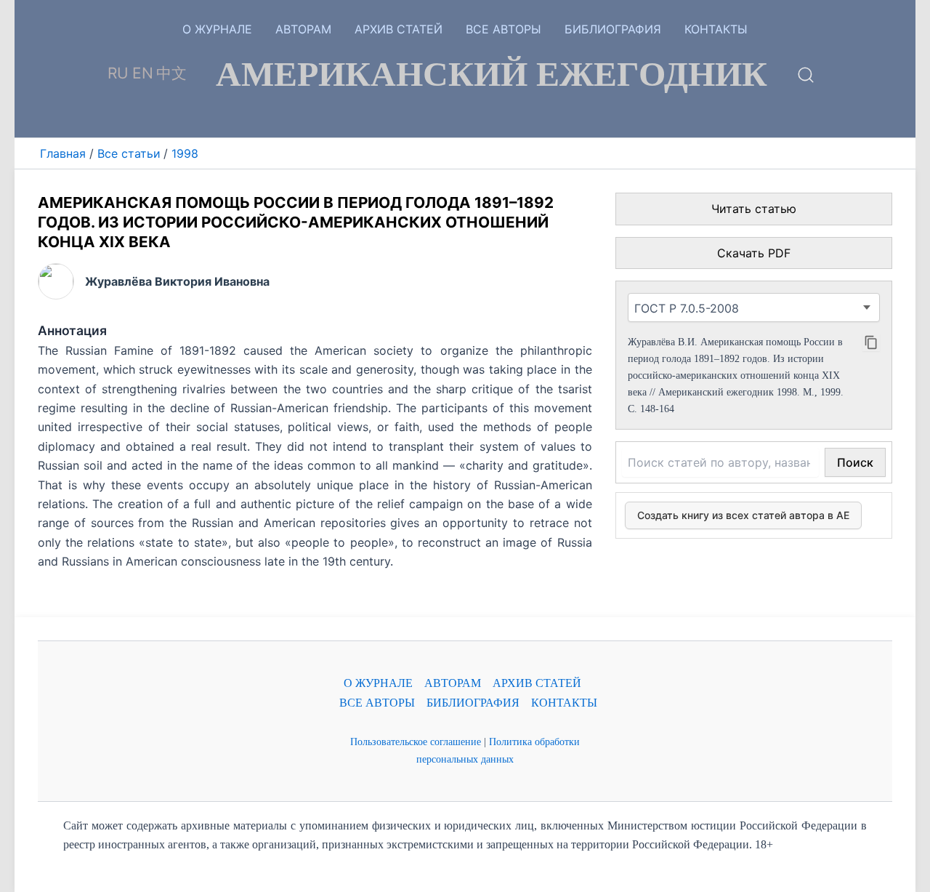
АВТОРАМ (303, 29)
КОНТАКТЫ (716, 29)
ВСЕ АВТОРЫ (503, 29)
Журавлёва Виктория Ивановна (177, 281)
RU (118, 73)
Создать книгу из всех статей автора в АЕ (743, 515)
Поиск (855, 462)
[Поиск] (805, 80)
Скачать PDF (753, 253)
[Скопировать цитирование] (871, 342)
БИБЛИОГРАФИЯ (613, 29)
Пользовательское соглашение (415, 741)
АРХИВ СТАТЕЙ (398, 29)
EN (142, 73)
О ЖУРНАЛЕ (217, 29)
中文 (171, 73)
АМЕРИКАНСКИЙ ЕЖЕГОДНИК (491, 74)
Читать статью (753, 208)
